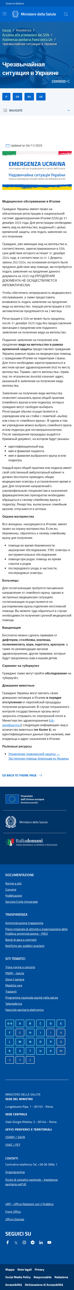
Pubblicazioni (13, 895)
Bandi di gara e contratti (21, 939)
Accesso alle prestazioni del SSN (25, 34)
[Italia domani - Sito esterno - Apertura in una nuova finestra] (33, 842)
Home (6, 30)
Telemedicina (13, 1003)
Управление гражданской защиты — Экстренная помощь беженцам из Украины (38, 756)
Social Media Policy (18, 1277)
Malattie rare (13, 985)
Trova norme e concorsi (20, 967)
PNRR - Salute (14, 973)
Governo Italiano (15, 3)
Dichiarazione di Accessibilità (44, 1284)
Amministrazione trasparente (24, 923)
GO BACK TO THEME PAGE (19, 775)
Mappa (9, 1269)
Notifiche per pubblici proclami (24, 945)
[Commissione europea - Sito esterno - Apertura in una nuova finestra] (25, 799)
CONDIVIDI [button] (59, 81)
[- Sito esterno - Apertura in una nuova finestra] (49, 1242)
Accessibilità (13, 1284)
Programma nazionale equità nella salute (31, 997)
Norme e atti (13, 883)
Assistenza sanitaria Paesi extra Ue (27, 39)
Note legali (24, 1269)
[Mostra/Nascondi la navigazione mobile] (4, 13)
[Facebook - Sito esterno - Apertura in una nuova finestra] (7, 1242)
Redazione (61, 1277)
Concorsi (10, 889)
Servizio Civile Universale (21, 901)
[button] (66, 14)
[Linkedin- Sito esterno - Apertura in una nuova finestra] (41, 1242)
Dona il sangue (14, 979)
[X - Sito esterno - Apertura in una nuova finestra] (16, 1242)
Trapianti (11, 991)
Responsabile (42, 1277)
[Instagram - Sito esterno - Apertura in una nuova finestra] (24, 1242)
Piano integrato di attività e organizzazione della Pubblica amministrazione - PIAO (36, 931)
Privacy (39, 1269)
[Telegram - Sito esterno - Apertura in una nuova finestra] (32, 1242)
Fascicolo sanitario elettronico (24, 1009)
